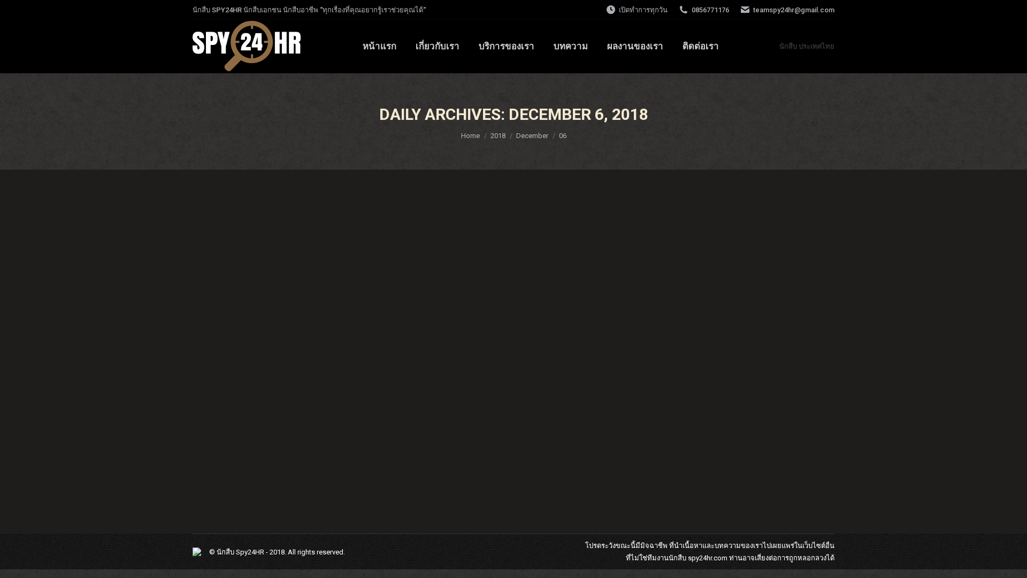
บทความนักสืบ (228, 459)
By (271, 459)
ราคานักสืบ (232, 440)
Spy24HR (250, 552)
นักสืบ (677, 558)
